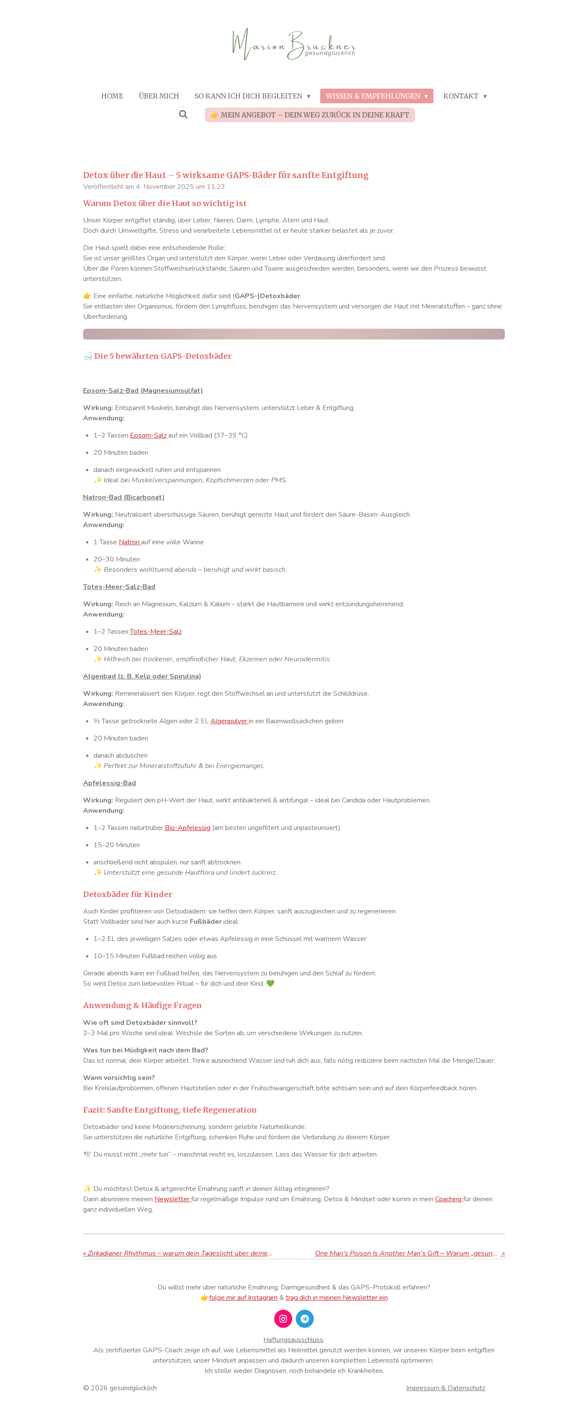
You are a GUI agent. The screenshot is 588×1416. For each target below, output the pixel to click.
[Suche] (183, 114)
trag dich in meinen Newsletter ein (337, 1297)
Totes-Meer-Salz (156, 631)
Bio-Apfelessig (187, 828)
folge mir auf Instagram (243, 1297)
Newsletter (173, 1199)
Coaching (449, 1199)
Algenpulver (229, 721)
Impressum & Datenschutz (445, 1388)
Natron (130, 542)
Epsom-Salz (148, 435)
